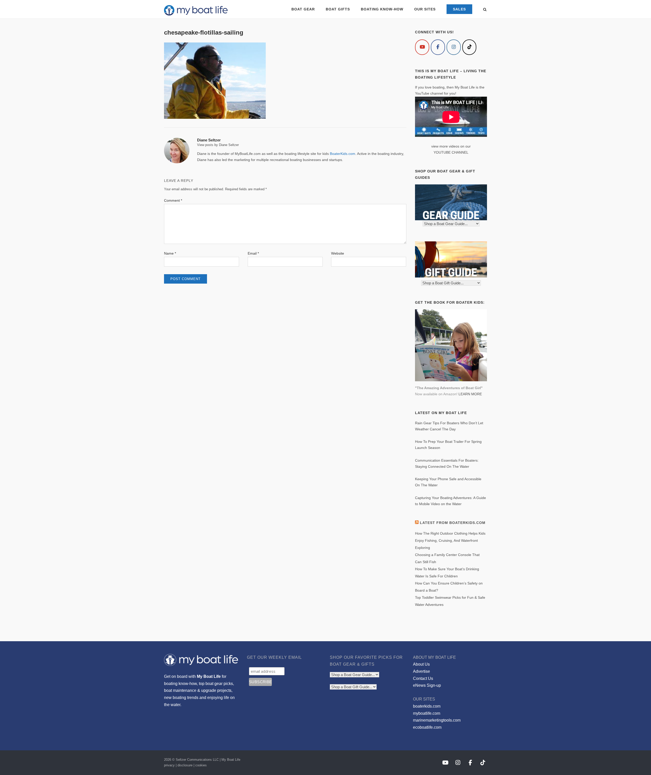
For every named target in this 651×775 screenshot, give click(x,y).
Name (170, 253)
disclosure (185, 765)
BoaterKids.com (342, 154)
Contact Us (423, 678)
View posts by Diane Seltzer (218, 145)
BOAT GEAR (303, 9)
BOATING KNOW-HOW (382, 9)
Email (253, 253)
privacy (169, 765)
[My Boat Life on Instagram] (454, 47)
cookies (201, 765)
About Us (421, 664)
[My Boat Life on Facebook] (438, 47)
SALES (459, 9)
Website (337, 253)
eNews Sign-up (427, 685)
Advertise (421, 671)
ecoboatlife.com (427, 727)
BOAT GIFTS (338, 9)
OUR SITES (425, 9)
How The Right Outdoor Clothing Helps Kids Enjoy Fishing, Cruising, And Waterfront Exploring (450, 540)
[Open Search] (485, 10)
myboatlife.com (426, 713)
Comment (173, 200)
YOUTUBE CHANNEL (451, 152)
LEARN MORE (470, 394)
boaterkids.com (426, 706)
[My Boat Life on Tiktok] (469, 47)
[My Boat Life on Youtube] (422, 47)
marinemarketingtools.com (437, 720)
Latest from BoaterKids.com (452, 523)
